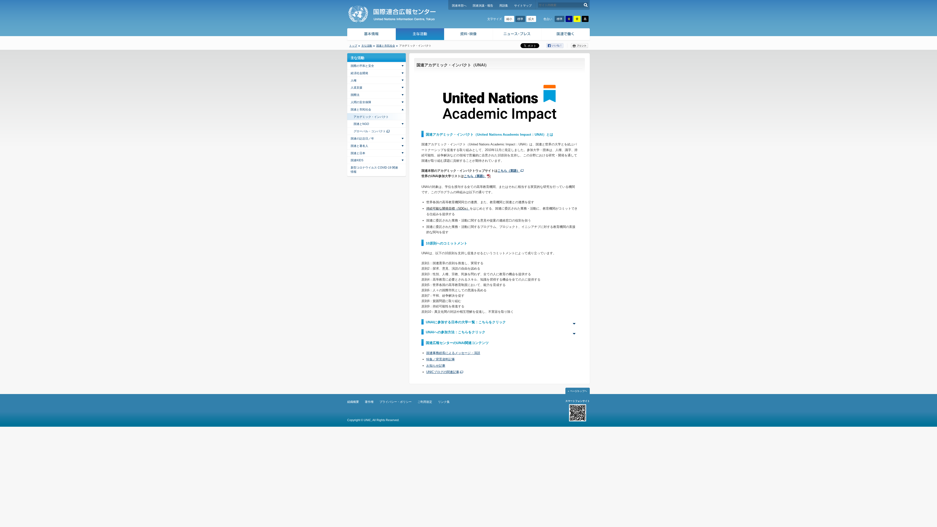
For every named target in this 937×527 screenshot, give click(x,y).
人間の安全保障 (361, 102)
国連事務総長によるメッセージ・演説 (453, 353)
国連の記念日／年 (362, 138)
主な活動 (420, 34)
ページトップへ (577, 391)
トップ (353, 45)
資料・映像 (468, 34)
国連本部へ (459, 5)
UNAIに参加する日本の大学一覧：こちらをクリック (466, 322)
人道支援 (356, 87)
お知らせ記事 (435, 365)
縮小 (509, 19)
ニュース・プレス (517, 34)
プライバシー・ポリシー (395, 402)
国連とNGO (361, 124)
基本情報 (371, 34)
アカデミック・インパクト (371, 117)
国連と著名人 (359, 146)
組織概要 (353, 402)
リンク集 (444, 402)
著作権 (369, 402)
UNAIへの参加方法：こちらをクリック (455, 332)
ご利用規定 (425, 402)
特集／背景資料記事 (440, 359)
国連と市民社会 (385, 45)
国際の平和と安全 (362, 66)
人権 (353, 80)
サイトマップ (523, 5)
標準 (520, 19)
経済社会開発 (359, 73)
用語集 (503, 5)
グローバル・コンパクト (370, 131)
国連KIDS (357, 160)
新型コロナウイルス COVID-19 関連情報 (374, 169)
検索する (585, 5)
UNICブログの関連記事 (442, 372)
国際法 (355, 95)
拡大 (531, 19)
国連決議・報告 (483, 5)
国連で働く (566, 34)
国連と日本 (358, 153)
